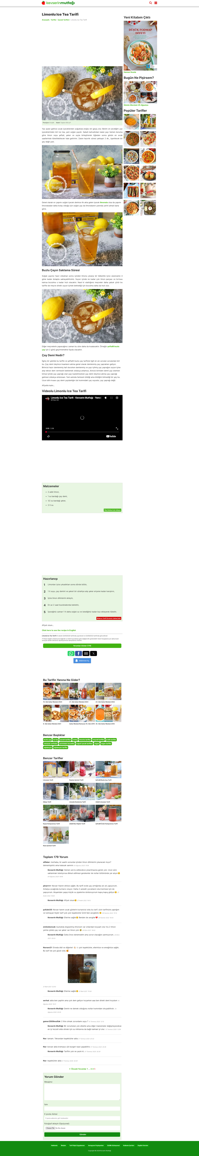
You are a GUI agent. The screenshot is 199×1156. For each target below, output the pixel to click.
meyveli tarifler (98, 740)
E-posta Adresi (50, 1114)
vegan (96, 744)
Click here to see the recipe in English (59, 630)
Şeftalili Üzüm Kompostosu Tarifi (107, 824)
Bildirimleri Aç (84, 661)
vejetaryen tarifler (61, 747)
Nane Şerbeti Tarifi (49, 846)
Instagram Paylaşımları (96, 1145)
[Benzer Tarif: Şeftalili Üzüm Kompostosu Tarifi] (108, 813)
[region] (82, 43)
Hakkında (54, 1145)
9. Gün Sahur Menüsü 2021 (52, 724)
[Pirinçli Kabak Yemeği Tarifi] (148, 156)
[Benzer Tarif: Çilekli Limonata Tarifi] (108, 791)
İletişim (63, 1145)
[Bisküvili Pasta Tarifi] (148, 190)
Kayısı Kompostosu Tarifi (51, 824)
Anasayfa (45, 20)
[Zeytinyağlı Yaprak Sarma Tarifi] (148, 208)
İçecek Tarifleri (63, 20)
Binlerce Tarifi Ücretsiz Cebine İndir (109, 618)
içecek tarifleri (65, 740)
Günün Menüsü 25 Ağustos (136, 105)
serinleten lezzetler (66, 744)
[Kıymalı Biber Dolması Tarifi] (148, 173)
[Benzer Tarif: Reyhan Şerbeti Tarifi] (82, 769)
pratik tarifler (111, 740)
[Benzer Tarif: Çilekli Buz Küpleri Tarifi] (82, 813)
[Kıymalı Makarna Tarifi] (131, 208)
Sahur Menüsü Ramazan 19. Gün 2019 (82, 724)
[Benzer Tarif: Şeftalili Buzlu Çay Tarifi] (108, 769)
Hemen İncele (130, 72)
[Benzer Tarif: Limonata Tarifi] (56, 769)
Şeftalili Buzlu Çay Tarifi (103, 780)
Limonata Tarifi (48, 780)
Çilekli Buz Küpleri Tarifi (77, 824)
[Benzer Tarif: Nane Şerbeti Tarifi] (56, 835)
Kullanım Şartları (128, 1145)
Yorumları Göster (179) (82, 646)
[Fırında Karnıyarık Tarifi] (131, 190)
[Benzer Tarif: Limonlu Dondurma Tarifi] (82, 791)
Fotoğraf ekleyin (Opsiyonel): (57, 1123)
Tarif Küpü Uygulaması (77, 1145)
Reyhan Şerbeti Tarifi (76, 780)
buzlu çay (47, 740)
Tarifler (53, 20)
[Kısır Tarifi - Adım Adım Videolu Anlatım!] (131, 139)
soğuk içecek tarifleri (84, 744)
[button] (71, 653)
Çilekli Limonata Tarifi (103, 802)
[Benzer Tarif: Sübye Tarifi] (56, 791)
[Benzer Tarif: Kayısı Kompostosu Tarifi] (56, 813)
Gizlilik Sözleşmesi (113, 1145)
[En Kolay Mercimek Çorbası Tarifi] (131, 122)
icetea (75, 740)
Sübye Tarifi (47, 802)
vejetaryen (48, 747)
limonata (104, 202)
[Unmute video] (82, 417)
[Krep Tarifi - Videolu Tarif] (148, 139)
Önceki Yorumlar (77, 1069)
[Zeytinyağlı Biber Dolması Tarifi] (148, 122)
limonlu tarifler (85, 740)
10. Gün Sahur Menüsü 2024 (52, 702)
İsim (46, 1104)
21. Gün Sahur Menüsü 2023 (78, 702)
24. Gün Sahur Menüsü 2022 (105, 702)
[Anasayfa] (59, 3)
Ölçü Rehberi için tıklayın (112, 510)
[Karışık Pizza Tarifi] (131, 173)
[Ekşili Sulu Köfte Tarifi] (131, 156)
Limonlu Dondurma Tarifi (77, 802)
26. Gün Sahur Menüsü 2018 (105, 724)
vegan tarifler (106, 744)
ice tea (55, 740)
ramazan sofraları (51, 744)
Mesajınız (48, 1082)
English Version (143, 1145)
